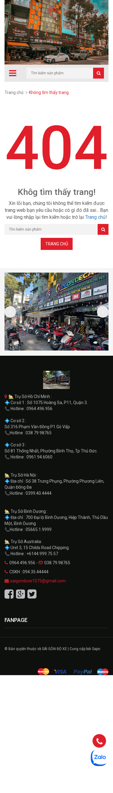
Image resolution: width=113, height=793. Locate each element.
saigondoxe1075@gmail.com (38, 580)
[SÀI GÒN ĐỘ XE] (56, 380)
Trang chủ (14, 92)
